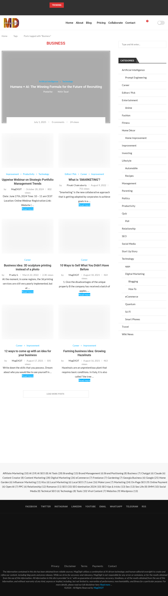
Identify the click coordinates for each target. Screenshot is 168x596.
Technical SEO (50, 491)
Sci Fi (128, 311)
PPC (23, 486)
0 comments (58, 122)
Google (152, 477)
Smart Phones (132, 319)
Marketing (122, 482)
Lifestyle (126, 160)
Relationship (129, 228)
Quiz (124, 213)
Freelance (100, 477)
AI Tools (56, 473)
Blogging (133, 281)
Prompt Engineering (136, 77)
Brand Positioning (115, 473)
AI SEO (43, 473)
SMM (153, 486)
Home (69, 22)
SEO (124, 236)
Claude (159, 473)
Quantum (130, 304)
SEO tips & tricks (113, 486)
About (79, 22)
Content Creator (13, 477)
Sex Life (141, 486)
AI (33, 473)
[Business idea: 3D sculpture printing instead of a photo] (27, 236)
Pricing (101, 22)
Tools (82, 491)
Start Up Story (129, 251)
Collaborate (115, 22)
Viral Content (97, 491)
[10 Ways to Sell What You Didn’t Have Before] (84, 236)
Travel (125, 326)
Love (92, 482)
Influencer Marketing (27, 482)
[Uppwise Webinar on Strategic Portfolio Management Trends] (27, 150)
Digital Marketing (135, 273)
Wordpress (129, 491)
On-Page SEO (140, 482)
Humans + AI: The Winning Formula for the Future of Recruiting (56, 87)
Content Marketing (37, 477)
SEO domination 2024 (87, 486)
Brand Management (91, 473)
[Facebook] (73, 10)
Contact (130, 22)
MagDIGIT (99, 587)
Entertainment (130, 100)
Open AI (12, 486)
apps (127, 266)
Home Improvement (136, 137)
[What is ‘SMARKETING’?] (84, 150)
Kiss (46, 482)
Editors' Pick (128, 92)
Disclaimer (70, 566)
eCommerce (131, 296)
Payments (97, 566)
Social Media (129, 243)
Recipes (129, 175)
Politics (126, 198)
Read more (27, 208)
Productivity (128, 205)
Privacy (55, 566)
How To (132, 288)
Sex (130, 486)
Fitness (126, 122)
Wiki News (128, 334)
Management (129, 183)
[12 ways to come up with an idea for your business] (27, 322)
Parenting (127, 190)
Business (134, 473)
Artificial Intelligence (133, 69)
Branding (70, 473)
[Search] (153, 22)
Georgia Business (134, 477)
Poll (127, 221)
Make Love (106, 482)
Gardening (115, 477)
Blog (89, 22)
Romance (54, 486)
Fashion (126, 115)
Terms (84, 566)
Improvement (129, 145)
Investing (127, 153)
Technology (128, 258)
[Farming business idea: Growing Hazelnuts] (84, 322)
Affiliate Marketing (16, 473)
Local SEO (79, 482)
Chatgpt (147, 473)
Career (125, 85)
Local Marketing (61, 482)
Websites (113, 491)
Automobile (131, 168)
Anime (128, 107)
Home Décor (128, 130)
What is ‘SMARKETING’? (84, 179)
